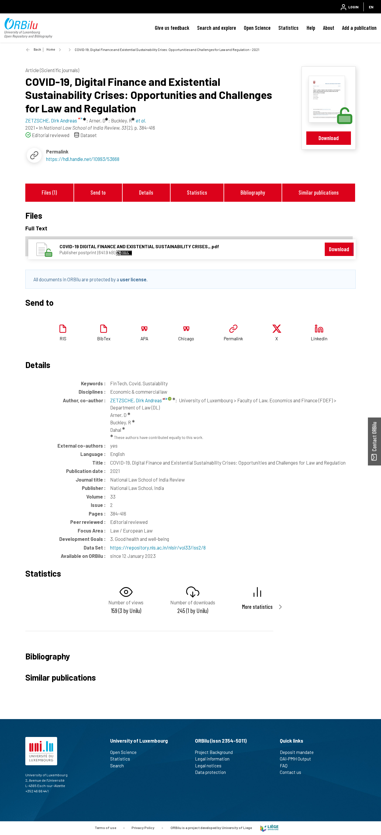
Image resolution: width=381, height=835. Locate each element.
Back (37, 49)
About (328, 27)
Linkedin (319, 338)
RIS (63, 338)
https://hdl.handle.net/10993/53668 (82, 159)
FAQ (284, 765)
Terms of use (105, 827)
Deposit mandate (297, 752)
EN (371, 7)
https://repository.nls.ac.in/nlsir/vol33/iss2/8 (158, 547)
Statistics (288, 27)
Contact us (290, 772)
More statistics (257, 606)
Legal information (212, 758)
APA (144, 338)
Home (50, 49)
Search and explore (216, 27)
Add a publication (359, 27)
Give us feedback (172, 27)
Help (311, 27)
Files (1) (49, 192)
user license (133, 279)
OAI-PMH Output (295, 758)
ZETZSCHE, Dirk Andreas (136, 400)
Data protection (210, 772)
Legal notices (208, 765)
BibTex (103, 338)
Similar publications (319, 192)
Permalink (233, 338)
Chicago (186, 338)
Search (117, 765)
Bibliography (253, 192)
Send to (98, 192)
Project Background (214, 752)
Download (328, 137)
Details (146, 192)
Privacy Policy (143, 827)
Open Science (257, 27)
